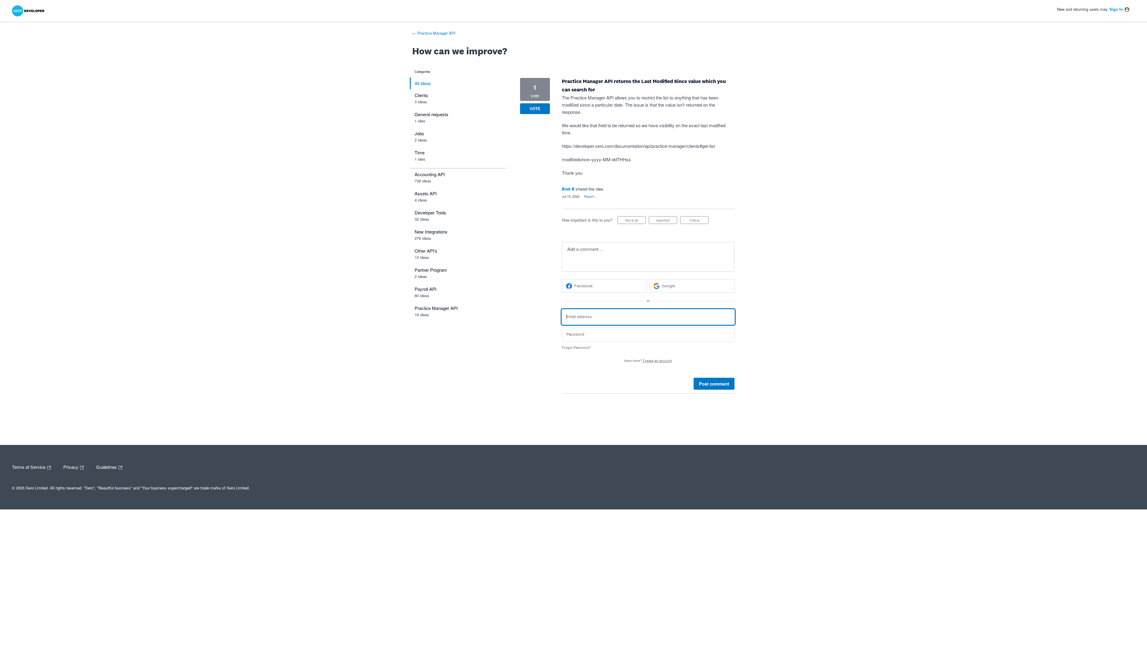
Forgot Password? (576, 347)
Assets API (426, 193)
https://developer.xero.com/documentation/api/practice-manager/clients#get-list (638, 146)
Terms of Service (29, 466)
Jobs (419, 133)
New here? (648, 361)
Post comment (714, 383)
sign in (1116, 9)
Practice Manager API (436, 308)
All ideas (423, 83)
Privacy (71, 466)
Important (666, 221)
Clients (421, 95)
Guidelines (107, 466)
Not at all (635, 221)
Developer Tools (430, 212)
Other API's (426, 251)
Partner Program (431, 270)
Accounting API (430, 174)
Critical (699, 221)
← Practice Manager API (434, 33)
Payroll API (425, 289)
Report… (590, 196)
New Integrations (431, 231)
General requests (431, 114)
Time (419, 152)
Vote (535, 108)
